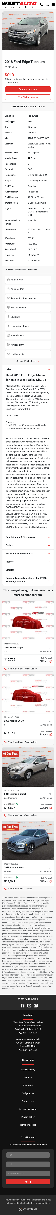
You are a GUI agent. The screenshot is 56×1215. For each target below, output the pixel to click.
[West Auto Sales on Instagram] (34, 1005)
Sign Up (28, 1181)
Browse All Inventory (28, 89)
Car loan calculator (28, 1109)
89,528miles (46, 651)
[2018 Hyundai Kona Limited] (28, 840)
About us (28, 1077)
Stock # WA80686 (11, 644)
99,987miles (46, 798)
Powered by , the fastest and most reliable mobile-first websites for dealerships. (28, 1201)
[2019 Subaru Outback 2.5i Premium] (28, 767)
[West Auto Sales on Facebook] (21, 1005)
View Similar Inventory (28, 97)
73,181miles (46, 871)
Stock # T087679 (11, 864)
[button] (42, 4)
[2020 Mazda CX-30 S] (28, 693)
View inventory (28, 1069)
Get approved (28, 1101)
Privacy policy (28, 1117)
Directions (28, 1085)
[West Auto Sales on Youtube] (28, 1005)
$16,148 (9, 733)
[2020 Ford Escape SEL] (28, 620)
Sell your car (28, 1093)
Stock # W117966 (11, 717)
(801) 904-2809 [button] (30, 1032)
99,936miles (46, 725)
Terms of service (28, 1125)
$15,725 (9, 659)
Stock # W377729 (11, 790)
